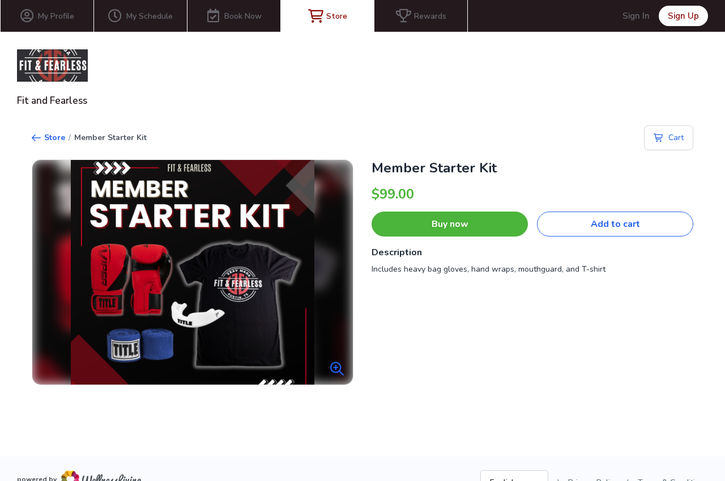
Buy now (450, 224)
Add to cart (615, 224)
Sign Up (683, 16)
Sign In (636, 16)
